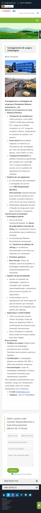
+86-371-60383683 (25, 3)
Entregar (28, 30)
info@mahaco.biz (10, 3)
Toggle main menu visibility (37, 20)
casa (8, 30)
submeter (13, 470)
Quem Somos (18, 30)
